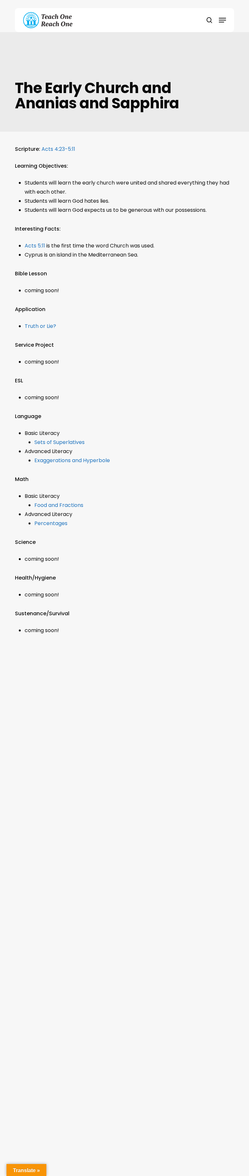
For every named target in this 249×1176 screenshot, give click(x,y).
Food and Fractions (58, 505)
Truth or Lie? (40, 326)
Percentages (50, 523)
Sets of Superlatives (59, 442)
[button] (222, 20)
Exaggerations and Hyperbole (72, 460)
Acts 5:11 (35, 245)
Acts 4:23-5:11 (58, 149)
